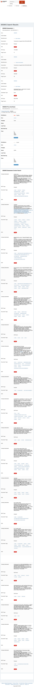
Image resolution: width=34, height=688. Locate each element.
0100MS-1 (23, 209)
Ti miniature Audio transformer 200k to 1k (21, 254)
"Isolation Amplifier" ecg (25, 285)
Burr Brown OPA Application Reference (21, 368)
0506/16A (26, 213)
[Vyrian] (15, 142)
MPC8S (29, 227)
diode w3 (19, 190)
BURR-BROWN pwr (17, 191)
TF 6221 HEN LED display (26, 365)
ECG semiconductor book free (19, 259)
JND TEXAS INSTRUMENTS (28, 390)
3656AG (23, 190)
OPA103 (15, 365)
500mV (19, 463)
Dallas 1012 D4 (16, 285)
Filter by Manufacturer (6, 30)
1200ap (22, 224)
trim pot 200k (24, 311)
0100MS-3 (16, 210)
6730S (23, 194)
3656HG (23, 191)
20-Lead (27, 575)
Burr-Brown (18, 38)
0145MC (24, 210)
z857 (22, 337)
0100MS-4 (20, 210)
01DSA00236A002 (17, 211)
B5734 (21, 351)
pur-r (25, 337)
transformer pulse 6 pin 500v (19, 468)
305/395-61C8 (20, 362)
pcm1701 (27, 225)
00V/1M (19, 337)
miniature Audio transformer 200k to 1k (25, 253)
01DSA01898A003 (17, 212)
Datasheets (10, 5)
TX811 (18, 413)
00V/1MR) (22, 463)
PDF (15, 46)
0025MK (15, 209)
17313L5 (19, 596)
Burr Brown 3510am (27, 362)
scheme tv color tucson (18, 416)
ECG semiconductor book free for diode (21, 518)
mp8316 (19, 227)
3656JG (15, 194)
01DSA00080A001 (25, 210)
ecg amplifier (20, 390)
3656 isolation (16, 641)
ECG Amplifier (16, 256)
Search (22, 2)
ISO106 (15, 417)
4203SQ (15, 227)
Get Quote (16, 164)
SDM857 (15, 419)
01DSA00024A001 (17, 210)
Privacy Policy (15, 683)
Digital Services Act (15, 684)
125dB (15, 190)
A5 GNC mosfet (28, 363)
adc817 (28, 417)
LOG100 (15, 366)
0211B (22, 212)
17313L (19, 575)
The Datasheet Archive (4, 1)
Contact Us (22, 684)
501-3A (15, 213)
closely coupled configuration (23, 466)
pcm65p (23, 225)
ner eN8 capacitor (17, 363)
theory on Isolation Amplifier (19, 193)
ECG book (15, 548)
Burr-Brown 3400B (17, 225)
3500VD (23, 314)
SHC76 (19, 419)
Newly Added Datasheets (7, 683)
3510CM (19, 366)
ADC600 (29, 416)
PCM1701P (26, 224)
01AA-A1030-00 (29, 210)
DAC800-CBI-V (24, 227)
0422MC (29, 212)
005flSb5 (23, 596)
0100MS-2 (27, 209)
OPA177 (27, 463)
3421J (23, 363)
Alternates (17, 5)
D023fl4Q (23, 575)
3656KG (19, 194)
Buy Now (16, 137)
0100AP (18, 209)
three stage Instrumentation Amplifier (21, 196)
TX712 (15, 413)
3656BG (27, 193)
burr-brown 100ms (23, 256)
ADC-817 (24, 417)
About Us (27, 684)
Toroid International (18, 257)
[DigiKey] (15, 115)
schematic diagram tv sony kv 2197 (20, 414)
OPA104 (19, 365)
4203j (15, 228)
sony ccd (19, 417)
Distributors (24, 5)
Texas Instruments (19, 62)
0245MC (25, 212)
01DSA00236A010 (25, 211)
